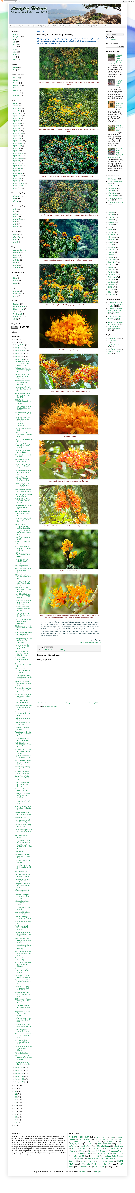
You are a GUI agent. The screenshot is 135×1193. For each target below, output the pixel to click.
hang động (16, 37)
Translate (113, 39)
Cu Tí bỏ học (112, 349)
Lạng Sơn (111, 249)
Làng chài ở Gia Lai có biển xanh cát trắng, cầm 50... (22, 784)
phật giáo (16, 260)
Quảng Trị (111, 264)
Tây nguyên (112, 188)
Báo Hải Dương (117, 1139)
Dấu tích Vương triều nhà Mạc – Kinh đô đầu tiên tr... (23, 831)
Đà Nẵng (111, 287)
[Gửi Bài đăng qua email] (42, 647)
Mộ (14, 211)
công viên (16, 237)
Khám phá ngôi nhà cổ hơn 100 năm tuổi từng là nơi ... (23, 532)
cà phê (15, 280)
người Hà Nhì (17, 128)
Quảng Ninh (112, 262)
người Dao (16, 121)
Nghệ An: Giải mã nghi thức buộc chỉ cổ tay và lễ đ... (23, 683)
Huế (109, 227)
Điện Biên (111, 284)
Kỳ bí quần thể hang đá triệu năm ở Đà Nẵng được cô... (22, 554)
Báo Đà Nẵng (85, 1146)
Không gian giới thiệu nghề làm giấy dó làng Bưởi (23, 1007)
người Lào (16, 148)
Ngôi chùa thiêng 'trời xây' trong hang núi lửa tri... (23, 744)
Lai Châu (111, 242)
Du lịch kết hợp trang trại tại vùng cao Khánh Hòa (23, 472)
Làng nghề (16, 196)
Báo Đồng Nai (119, 1146)
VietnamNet (83, 1167)
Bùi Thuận (97, 1149)
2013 (15, 1117)
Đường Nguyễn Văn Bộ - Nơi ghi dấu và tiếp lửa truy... (23, 707)
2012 (15, 1120)
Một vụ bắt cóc (112, 340)
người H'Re (17, 123)
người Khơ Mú (18, 141)
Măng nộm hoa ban (21, 1053)
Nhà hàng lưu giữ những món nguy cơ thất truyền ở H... (23, 382)
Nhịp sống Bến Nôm (21, 565)
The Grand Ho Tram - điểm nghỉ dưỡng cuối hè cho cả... (23, 589)
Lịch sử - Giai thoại (59, 26)
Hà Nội (110, 229)
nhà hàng (16, 291)
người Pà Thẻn (18, 166)
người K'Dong (18, 133)
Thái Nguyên (64, 650)
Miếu (15, 209)
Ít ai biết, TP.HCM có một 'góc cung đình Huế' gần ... (23, 519)
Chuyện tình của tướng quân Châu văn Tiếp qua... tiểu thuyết (115, 310)
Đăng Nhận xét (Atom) (50, 706)
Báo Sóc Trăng (89, 1144)
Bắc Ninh (111, 215)
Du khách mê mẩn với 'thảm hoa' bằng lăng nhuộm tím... (22, 608)
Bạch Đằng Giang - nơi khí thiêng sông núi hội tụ (23, 866)
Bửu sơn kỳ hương (19, 250)
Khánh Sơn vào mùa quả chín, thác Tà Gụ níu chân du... (23, 408)
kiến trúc (16, 83)
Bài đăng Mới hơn (44, 703)
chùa (15, 216)
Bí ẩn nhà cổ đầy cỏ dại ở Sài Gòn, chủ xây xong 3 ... (22, 801)
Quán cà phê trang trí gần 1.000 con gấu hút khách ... (23, 1048)
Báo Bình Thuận (84, 1139)
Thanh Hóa (111, 272)
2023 (15, 1088)
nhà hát (15, 242)
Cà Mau (110, 219)
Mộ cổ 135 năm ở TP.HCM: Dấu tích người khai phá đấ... (22, 526)
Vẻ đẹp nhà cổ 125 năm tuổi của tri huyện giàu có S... (23, 808)
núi (14, 42)
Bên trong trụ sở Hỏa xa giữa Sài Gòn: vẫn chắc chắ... (23, 964)
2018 (15, 1102)
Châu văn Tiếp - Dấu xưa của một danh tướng (114, 318)
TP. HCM (111, 269)
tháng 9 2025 (19, 353)
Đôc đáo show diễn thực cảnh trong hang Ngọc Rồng (23, 953)
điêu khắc (16, 95)
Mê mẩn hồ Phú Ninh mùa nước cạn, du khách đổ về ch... (22, 653)
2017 (15, 1105)
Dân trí (81, 1151)
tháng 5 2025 (19, 1070)
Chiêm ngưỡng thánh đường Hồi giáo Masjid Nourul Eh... (23, 1057)
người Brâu (17, 111)
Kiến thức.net (118, 1153)
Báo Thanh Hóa (104, 1144)
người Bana (17, 108)
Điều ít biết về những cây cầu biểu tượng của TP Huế (23, 570)
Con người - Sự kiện (17, 26)
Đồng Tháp (111, 294)
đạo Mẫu (16, 265)
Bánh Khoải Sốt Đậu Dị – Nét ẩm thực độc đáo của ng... (23, 994)
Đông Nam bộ (112, 196)
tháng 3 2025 (19, 1076)
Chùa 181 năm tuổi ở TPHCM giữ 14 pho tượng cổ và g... (22, 363)
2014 (15, 1114)
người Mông (17, 156)
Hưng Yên (111, 234)
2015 (15, 1111)
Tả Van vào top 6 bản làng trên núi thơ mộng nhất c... (23, 576)
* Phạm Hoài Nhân (79, 1137)
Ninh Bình (111, 254)
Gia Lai (110, 224)
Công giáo (16, 252)
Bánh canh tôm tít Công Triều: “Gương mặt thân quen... (22, 419)
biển (14, 34)
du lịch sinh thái (18, 316)
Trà (14, 275)
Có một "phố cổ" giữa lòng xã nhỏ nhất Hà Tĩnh (22, 777)
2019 (15, 1100)
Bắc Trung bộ (112, 179)
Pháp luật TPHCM (92, 1158)
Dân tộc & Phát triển (97, 1151)
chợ (14, 198)
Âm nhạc (16, 93)
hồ (14, 39)
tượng (15, 88)
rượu (15, 283)
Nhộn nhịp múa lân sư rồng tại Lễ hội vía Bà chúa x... (22, 1013)
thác (14, 54)
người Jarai (17, 131)
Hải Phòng (111, 237)
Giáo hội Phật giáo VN (101, 1153)
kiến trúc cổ (17, 85)
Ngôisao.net (78, 1158)
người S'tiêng (17, 173)
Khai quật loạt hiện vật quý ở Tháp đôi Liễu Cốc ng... (22, 583)
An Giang (111, 212)
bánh (15, 278)
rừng (14, 47)
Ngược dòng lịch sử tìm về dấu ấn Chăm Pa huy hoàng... (23, 621)
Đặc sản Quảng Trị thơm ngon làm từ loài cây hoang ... (23, 751)
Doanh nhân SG (112, 1149)
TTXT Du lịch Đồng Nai (106, 1161)
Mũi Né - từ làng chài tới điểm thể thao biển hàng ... (23, 513)
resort (15, 296)
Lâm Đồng (111, 247)
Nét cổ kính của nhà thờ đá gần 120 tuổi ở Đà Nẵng (23, 1035)
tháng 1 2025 (19, 1082)
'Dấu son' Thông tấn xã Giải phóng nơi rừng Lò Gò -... (22, 713)
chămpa (16, 106)
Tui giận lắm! (112, 338)
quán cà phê (17, 293)
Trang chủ (69, 703)
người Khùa (17, 138)
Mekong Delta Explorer (114, 1156)
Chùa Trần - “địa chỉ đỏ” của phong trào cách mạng (22, 856)
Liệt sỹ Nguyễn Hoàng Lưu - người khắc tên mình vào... (22, 445)
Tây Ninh (111, 279)
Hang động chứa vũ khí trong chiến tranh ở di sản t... (22, 885)
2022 (15, 1091)
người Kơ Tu (17, 143)
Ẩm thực (105, 26)
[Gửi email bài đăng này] (45, 647)
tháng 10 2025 (20, 350)
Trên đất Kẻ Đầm (20, 817)
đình (14, 224)
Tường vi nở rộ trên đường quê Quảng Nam (22, 1041)
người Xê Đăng (18, 185)
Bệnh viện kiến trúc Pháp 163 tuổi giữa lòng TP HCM (23, 507)
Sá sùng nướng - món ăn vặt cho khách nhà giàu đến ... (23, 627)
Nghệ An (111, 252)
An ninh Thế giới (102, 1137)
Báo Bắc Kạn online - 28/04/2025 (90, 642)
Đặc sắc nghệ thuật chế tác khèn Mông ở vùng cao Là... (23, 934)
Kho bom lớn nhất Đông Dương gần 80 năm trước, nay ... (23, 946)
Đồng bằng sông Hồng (115, 202)
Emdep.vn (80, 1153)
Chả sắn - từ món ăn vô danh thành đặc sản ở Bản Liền (23, 401)
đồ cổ (15, 319)
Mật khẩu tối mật (113, 345)
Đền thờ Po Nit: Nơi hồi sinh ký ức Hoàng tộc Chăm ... (22, 466)
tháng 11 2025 (20, 347)
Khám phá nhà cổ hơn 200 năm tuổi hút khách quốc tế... (23, 846)
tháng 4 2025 (19, 1073)
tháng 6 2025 (19, 1067)
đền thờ (15, 226)
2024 (15, 1085)
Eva (89, 1153)
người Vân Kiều (18, 183)
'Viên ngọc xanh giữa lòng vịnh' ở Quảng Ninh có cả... (22, 970)
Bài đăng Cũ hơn (94, 703)
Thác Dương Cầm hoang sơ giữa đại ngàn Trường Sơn (23, 634)
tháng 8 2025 (19, 356)
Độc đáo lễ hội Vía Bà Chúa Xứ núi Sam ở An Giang (22, 670)
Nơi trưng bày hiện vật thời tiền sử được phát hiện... (23, 369)
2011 (15, 1122)
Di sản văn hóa (18, 309)
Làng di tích (19, 851)
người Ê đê (17, 188)
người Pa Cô (17, 163)
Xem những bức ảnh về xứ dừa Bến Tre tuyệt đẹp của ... (23, 595)
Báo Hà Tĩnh (100, 1139)
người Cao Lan (18, 113)
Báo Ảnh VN (79, 1148)
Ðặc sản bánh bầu (21, 871)
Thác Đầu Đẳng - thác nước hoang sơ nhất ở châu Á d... (23, 940)
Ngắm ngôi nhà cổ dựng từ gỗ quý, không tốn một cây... (23, 795)
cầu (14, 239)
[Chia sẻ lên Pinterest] (52, 647)
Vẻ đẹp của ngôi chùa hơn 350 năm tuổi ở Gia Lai (22, 902)
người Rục (16, 170)
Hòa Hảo (16, 255)
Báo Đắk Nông (103, 1146)
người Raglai (17, 168)
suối (14, 49)
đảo (14, 59)
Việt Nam (111, 190)
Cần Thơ (111, 222)
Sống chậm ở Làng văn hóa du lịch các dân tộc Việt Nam (23, 677)
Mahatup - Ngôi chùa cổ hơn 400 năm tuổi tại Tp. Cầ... (23, 696)
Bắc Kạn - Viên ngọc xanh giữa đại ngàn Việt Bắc (22, 896)
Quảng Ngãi (112, 259)
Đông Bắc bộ (112, 193)
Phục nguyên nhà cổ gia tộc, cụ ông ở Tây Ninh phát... (23, 689)
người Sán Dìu (18, 176)
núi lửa (15, 44)
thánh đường (17, 219)
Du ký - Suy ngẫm (44, 26)
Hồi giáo (16, 257)
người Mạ (16, 160)
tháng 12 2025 (20, 345)
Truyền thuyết (17, 314)
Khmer (15, 103)
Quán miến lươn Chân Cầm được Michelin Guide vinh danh (22, 988)
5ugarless (82, 1172)
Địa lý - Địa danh (93, 26)
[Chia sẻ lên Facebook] (51, 647)
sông (15, 52)
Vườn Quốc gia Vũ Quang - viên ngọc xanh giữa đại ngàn (22, 478)
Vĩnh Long (111, 282)
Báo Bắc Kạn (46, 650)
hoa (59, 650)
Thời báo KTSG (89, 1164)
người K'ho (17, 136)
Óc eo (15, 262)
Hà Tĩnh (110, 232)
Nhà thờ (16, 214)
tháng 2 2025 (19, 1079)
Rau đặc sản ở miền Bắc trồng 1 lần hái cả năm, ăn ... (23, 733)
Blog (112, 1137)
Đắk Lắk (110, 289)
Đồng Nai (111, 292)
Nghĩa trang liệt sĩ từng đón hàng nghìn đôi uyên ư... (22, 646)
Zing (114, 1167)
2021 (15, 1094)
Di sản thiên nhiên (19, 306)
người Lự (16, 151)
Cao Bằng (111, 217)
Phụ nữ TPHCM (108, 1158)
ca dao (15, 80)
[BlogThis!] (47, 647)
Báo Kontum (78, 1142)
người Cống (17, 118)
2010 (15, 1125)
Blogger (97, 1172)
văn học (15, 90)
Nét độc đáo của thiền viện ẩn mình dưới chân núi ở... (22, 927)
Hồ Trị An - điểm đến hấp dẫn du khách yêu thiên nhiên (23, 434)
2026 (15, 339)
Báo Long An (94, 1142)
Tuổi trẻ (106, 1163)
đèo (14, 57)
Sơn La (110, 267)
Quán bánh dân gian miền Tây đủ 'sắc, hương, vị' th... (21, 561)
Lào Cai (110, 244)
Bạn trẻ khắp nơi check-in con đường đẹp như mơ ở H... (23, 548)
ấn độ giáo (16, 267)
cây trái (15, 67)
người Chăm (17, 116)
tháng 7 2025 (19, 359)
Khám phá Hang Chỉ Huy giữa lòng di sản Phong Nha (23, 640)
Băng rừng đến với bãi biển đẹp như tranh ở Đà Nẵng (22, 615)
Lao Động (79, 1156)
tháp (14, 221)
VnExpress (99, 1166)
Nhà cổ (15, 234)
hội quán (16, 201)
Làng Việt (95, 1156)
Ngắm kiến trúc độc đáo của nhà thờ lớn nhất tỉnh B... (23, 1020)
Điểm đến (81, 26)
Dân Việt (72, 1151)
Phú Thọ (111, 257)
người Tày (16, 180)
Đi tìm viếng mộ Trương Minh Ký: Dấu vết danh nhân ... (23, 1000)
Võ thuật (16, 78)
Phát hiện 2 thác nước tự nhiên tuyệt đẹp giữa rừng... (23, 659)
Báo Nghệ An (109, 1142)
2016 (15, 1108)
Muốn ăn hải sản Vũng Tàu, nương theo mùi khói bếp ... (22, 500)
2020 (15, 1097)
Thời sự (16, 311)
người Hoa (16, 126)
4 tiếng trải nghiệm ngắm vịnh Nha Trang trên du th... (23, 388)
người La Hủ (17, 146)
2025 (15, 342)
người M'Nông (18, 153)
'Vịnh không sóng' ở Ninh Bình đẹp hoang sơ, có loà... (23, 981)
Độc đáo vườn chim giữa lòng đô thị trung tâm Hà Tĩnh (23, 762)
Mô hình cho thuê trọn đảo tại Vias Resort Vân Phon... (22, 376)
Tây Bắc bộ (111, 186)
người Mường (18, 158)
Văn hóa (72, 26)
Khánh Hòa (111, 239)
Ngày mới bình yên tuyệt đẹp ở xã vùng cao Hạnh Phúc (23, 602)
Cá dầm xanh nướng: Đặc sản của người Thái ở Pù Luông (22, 485)
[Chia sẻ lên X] (49, 647)
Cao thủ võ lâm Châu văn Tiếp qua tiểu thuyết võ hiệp (115, 304)
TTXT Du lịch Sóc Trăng (87, 1161)
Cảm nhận (31, 26)
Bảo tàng (16, 304)
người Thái (17, 178)
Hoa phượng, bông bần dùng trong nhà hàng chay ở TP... (22, 395)
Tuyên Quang (112, 277)
